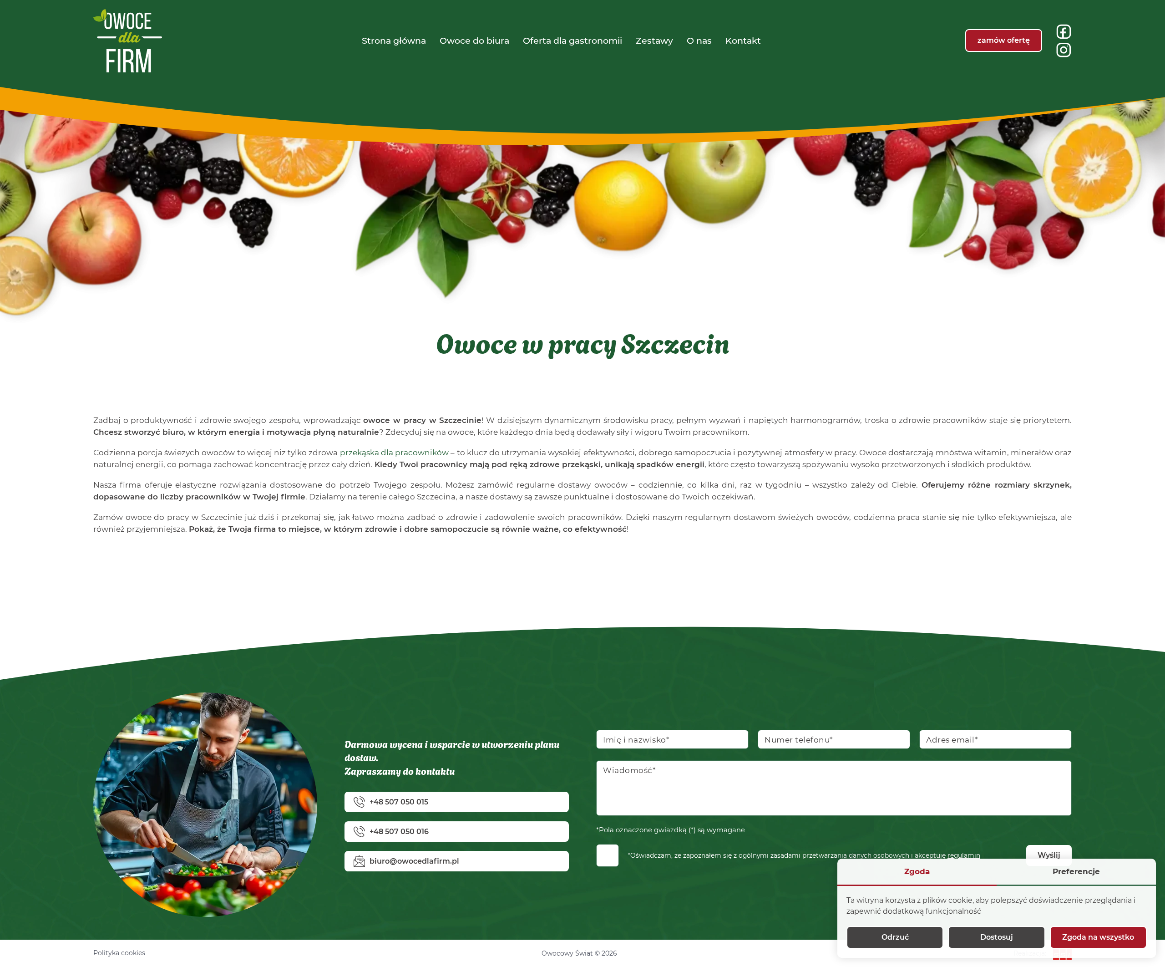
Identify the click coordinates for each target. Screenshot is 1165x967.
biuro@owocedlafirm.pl (414, 861)
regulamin (963, 855)
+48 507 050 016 (399, 831)
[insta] (1064, 50)
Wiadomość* (629, 770)
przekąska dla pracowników (394, 452)
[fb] (1064, 32)
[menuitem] (394, 40)
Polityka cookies (119, 953)
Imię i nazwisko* (636, 739)
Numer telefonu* (799, 739)
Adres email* (952, 739)
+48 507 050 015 (399, 802)
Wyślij (1049, 855)
